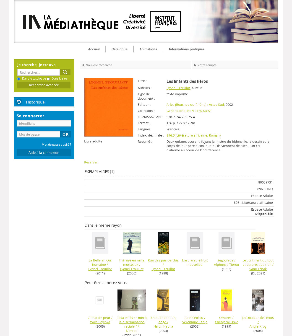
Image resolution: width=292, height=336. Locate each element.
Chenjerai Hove (226, 322)
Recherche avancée (44, 85)
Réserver (91, 162)
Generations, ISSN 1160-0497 (189, 111)
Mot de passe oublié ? (56, 145)
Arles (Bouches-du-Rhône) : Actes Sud (195, 104)
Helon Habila (163, 326)
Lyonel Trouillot (178, 88)
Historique (35, 102)
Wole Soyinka (100, 322)
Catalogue (120, 49)
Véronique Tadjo (194, 322)
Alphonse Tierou (226, 264)
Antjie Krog (258, 326)
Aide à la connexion (44, 152)
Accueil (94, 49)
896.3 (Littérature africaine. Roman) (194, 135)
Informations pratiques (187, 49)
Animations (148, 49)
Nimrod (132, 330)
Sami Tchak (258, 269)
